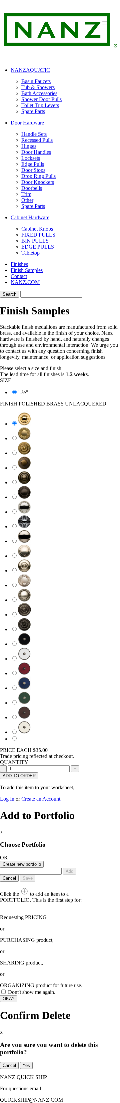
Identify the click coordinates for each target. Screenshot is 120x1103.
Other (27, 200)
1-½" (23, 392)
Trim (26, 194)
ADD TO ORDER (19, 775)
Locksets (30, 158)
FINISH (53, 403)
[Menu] (105, 22)
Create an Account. (41, 799)
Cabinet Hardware (30, 217)
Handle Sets (34, 134)
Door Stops (33, 170)
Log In (7, 799)
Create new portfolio (22, 864)
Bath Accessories (39, 93)
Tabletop (30, 253)
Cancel (9, 878)
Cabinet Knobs (37, 229)
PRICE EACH (24, 750)
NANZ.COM (25, 282)
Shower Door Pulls (41, 99)
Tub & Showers (38, 87)
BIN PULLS (35, 241)
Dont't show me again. (31, 992)
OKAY (9, 998)
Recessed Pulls (37, 140)
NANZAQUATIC (30, 70)
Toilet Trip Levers (40, 105)
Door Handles (36, 152)
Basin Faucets (36, 81)
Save (28, 878)
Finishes (19, 264)
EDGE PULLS (37, 247)
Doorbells (31, 188)
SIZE (5, 380)
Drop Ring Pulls (38, 176)
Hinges (28, 146)
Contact (19, 276)
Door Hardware (27, 122)
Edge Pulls (32, 164)
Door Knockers (37, 182)
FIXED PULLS (38, 235)
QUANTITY (14, 762)
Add (69, 871)
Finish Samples (27, 270)
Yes (26, 1065)
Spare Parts (33, 111)
